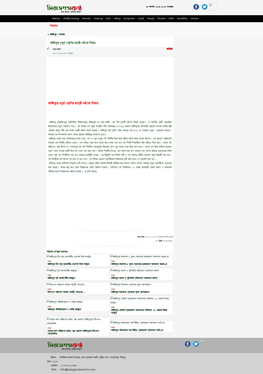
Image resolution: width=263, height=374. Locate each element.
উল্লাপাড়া (86, 18)
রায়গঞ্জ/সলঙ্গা (129, 18)
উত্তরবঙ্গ (162, 18)
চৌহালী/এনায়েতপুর (71, 18)
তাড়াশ (108, 18)
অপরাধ (62, 34)
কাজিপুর (117, 18)
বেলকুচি (141, 18)
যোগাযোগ (195, 18)
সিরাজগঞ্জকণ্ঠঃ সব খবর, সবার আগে (197, 42)
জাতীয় (171, 18)
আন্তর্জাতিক (182, 18)
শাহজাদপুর (98, 18)
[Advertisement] (110, 77)
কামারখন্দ (150, 18)
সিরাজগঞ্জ (56, 18)
